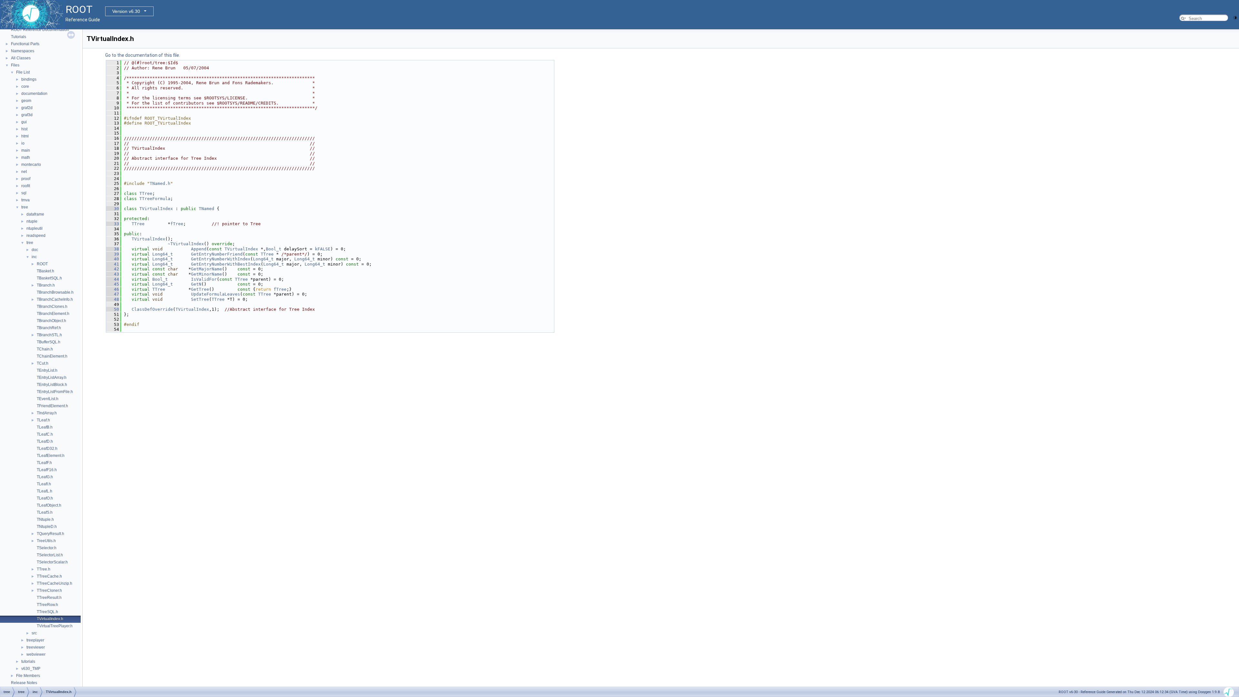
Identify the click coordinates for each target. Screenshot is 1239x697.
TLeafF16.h (47, 470)
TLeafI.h (44, 484)
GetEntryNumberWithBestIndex (226, 264)
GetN (196, 284)
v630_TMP (30, 668)
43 (112, 274)
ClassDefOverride (152, 309)
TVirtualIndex (156, 208)
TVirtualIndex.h (50, 619)
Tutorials (18, 37)
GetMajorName (206, 269)
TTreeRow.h (47, 604)
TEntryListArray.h (51, 377)
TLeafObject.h (49, 505)
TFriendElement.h (52, 406)
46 (112, 289)
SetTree (200, 299)
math (25, 157)
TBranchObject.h (51, 320)
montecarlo (31, 164)
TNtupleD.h (47, 526)
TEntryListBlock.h (52, 384)
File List (23, 72)
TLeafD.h (45, 441)
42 (112, 269)
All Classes (21, 58)
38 (112, 249)
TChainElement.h (52, 356)
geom (26, 100)
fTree (176, 223)
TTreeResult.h (49, 597)
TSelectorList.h (50, 555)
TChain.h (45, 349)
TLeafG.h (45, 477)
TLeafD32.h (47, 448)
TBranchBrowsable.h (55, 292)
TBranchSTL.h (49, 335)
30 (112, 208)
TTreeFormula (154, 198)
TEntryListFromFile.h (55, 391)
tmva (25, 200)
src (34, 633)
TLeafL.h (44, 491)
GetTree (200, 289)
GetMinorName (206, 274)
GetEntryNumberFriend (217, 254)
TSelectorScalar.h (52, 562)
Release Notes (24, 683)
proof (25, 179)
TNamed (206, 208)
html (25, 136)
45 (112, 284)
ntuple (31, 221)
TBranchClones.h (52, 306)
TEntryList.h (47, 370)
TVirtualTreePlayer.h (55, 626)
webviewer (35, 654)
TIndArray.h (47, 413)
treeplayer (35, 640)
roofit (25, 186)
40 (112, 259)
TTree (145, 193)
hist (24, 129)
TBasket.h (45, 271)
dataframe (35, 214)
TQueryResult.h (50, 533)
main (25, 150)
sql (23, 193)
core (25, 86)
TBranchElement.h (53, 313)
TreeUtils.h (46, 541)
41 (112, 264)
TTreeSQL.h (47, 612)
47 (112, 294)
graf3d (27, 115)
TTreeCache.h (49, 576)
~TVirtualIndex (186, 243)
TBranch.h (46, 285)
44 (112, 279)
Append (198, 249)
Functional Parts (25, 44)
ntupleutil (34, 228)
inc (34, 257)
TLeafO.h (45, 498)
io (23, 143)
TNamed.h (160, 183)
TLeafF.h (44, 462)
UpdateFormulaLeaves (215, 294)
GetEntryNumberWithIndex (220, 259)
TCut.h (42, 363)
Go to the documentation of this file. (142, 55)
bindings (28, 79)
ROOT (42, 264)
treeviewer (35, 647)
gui (24, 122)
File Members (28, 675)
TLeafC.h (45, 434)
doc (35, 249)
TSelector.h (46, 548)
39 (112, 254)
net (24, 171)
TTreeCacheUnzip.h (54, 583)
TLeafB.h (45, 427)
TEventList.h (47, 399)
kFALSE (322, 249)
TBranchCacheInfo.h (55, 299)
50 (112, 309)
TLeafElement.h (51, 455)
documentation (34, 93)
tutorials (28, 661)
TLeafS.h (45, 512)
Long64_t (162, 254)
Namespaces (22, 51)
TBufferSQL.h (48, 342)
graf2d (27, 108)
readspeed (35, 235)
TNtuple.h (45, 519)
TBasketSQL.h (49, 278)
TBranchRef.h (49, 328)
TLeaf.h (43, 420)
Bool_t (273, 249)
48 (112, 299)
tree (24, 207)
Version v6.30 (126, 11)
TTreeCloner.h (49, 590)
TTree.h (43, 569)
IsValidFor (204, 279)
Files (15, 65)
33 (112, 223)
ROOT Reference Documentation (40, 29)
